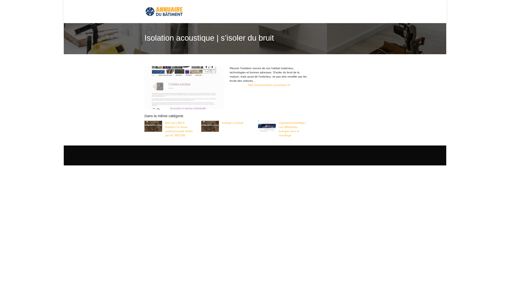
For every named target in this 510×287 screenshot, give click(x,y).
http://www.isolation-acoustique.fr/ (269, 84)
